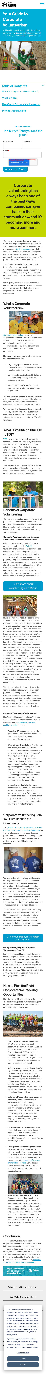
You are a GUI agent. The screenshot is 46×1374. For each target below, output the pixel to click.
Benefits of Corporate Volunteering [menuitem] (21, 104)
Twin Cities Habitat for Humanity (21, 1287)
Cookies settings (23, 1353)
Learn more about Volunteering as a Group (23, 586)
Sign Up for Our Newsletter (22, 1297)
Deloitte (29, 546)
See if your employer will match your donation (23, 938)
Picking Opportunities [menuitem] (14, 110)
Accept (23, 1359)
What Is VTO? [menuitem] (9, 97)
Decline (23, 1365)
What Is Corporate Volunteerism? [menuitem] (20, 91)
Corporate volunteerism (13, 335)
